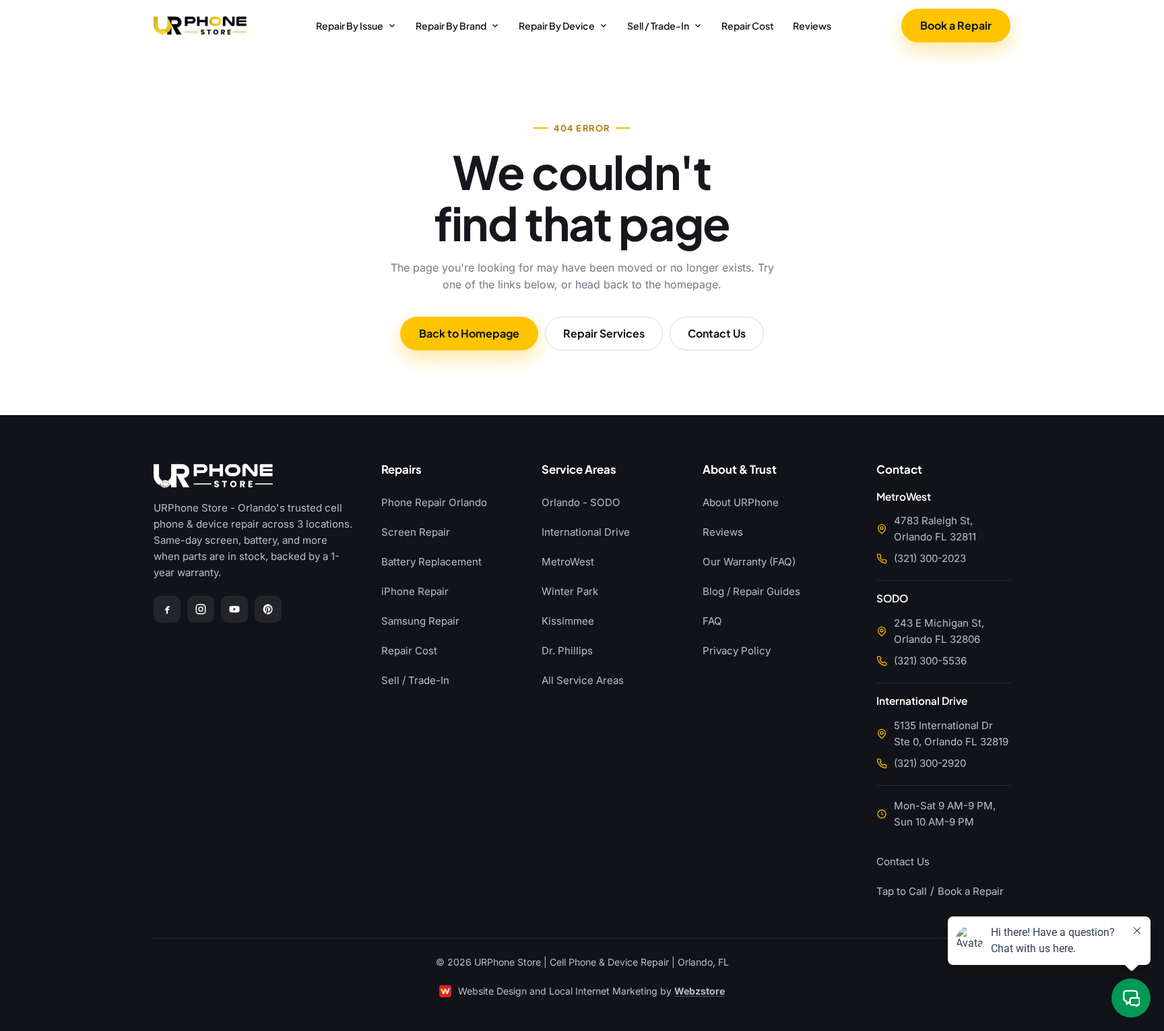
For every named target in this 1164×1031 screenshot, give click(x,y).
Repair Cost (747, 26)
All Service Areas (583, 680)
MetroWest (568, 561)
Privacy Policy (737, 650)
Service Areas (579, 470)
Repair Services (604, 333)
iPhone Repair (415, 591)
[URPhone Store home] (200, 25)
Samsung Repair (420, 621)
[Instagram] (200, 609)
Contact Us (717, 333)
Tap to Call (901, 891)
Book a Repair (956, 25)
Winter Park (570, 591)
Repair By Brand (451, 26)
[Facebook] (167, 609)
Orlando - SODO (581, 502)
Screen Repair (415, 532)
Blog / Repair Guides (751, 591)
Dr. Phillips (567, 650)
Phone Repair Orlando (434, 502)
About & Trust (740, 470)
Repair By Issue (349, 26)
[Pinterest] (268, 609)
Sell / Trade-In (658, 26)
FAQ (712, 621)
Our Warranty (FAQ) (749, 561)
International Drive (586, 532)
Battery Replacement (431, 561)
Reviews (812, 26)
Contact (899, 470)
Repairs (401, 470)
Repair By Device (557, 26)
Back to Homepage (469, 333)
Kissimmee (568, 621)
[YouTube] (234, 609)
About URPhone (741, 502)
